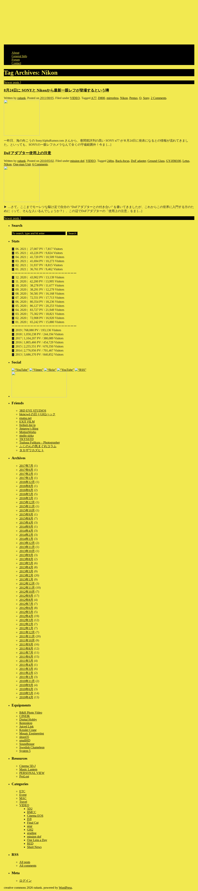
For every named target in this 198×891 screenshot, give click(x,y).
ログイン (25, 880)
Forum (16, 59)
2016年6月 (26, 490)
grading (31, 833)
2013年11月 (27, 547)
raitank (21, 98)
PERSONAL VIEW (31, 773)
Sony (146, 98)
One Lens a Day (37, 840)
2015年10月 (27, 510)
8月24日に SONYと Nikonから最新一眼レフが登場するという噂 (56, 90)
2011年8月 (26, 648)
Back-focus (122, 160)
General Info (19, 56)
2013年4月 (26, 567)
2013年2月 (26, 575)
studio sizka (26, 435)
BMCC (31, 812)
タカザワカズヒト (31, 450)
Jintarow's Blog (28, 428)
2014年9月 (26, 526)
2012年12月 (27, 583)
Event (22, 794)
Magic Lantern (28, 769)
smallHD (24, 740)
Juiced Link (26, 726)
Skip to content (13, 46)
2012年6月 (26, 608)
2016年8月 (26, 486)
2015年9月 (26, 514)
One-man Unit (22, 164)
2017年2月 (26, 473)
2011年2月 (26, 673)
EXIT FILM (27, 421)
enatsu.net (25, 418)
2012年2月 (26, 624)
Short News (34, 847)
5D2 (29, 808)
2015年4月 (26, 522)
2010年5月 (26, 693)
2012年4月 (26, 616)
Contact (16, 63)
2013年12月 (27, 543)
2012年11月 (27, 587)
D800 (101, 98)
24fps (110, 160)
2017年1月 (26, 478)
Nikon (124, 98)
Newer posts (12, 82)
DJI (29, 819)
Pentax (133, 98)
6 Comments (40, 164)
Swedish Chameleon (31, 747)
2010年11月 (27, 681)
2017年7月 (26, 465)
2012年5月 (26, 612)
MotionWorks (27, 432)
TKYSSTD (26, 439)
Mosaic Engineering (31, 733)
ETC (22, 791)
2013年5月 (26, 563)
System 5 (25, 750)
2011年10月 (27, 640)
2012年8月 (26, 599)
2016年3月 (26, 498)
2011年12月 (27, 632)
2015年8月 (26, 518)
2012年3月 (26, 620)
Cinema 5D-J (27, 766)
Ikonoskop (25, 723)
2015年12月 (27, 502)
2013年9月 (26, 555)
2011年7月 (26, 652)
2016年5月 (26, 494)
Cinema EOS (35, 815)
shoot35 (24, 737)
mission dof (77, 160)
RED (30, 843)
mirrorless (113, 98)
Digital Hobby (28, 719)
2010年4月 (26, 697)
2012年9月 (26, 595)
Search (17, 225)
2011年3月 (26, 668)
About (15, 52)
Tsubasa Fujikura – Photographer (39, 442)
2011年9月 (26, 644)
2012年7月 (26, 603)
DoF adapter (138, 160)
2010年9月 (26, 685)
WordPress (65, 887)
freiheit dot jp (27, 425)
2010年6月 (26, 689)
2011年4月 (26, 664)
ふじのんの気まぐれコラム (37, 446)
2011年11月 (27, 636)
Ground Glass (156, 160)
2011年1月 (26, 677)
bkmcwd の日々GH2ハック (37, 414)
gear (29, 826)
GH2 (30, 829)
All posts (24, 862)
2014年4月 (26, 530)
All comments (27, 865)
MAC (22, 798)
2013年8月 (26, 559)
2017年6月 (26, 469)
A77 (93, 98)
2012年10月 (27, 591)
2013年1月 (26, 579)
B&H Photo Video (30, 712)
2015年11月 (27, 506)
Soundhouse (26, 744)
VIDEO (75, 98)
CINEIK (24, 716)
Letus (186, 160)
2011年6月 (26, 656)
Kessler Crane (28, 730)
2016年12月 (27, 482)
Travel (23, 801)
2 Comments (158, 98)
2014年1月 (26, 538)
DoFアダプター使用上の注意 (27, 153)
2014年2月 (26, 534)
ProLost (24, 776)
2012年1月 (26, 628)
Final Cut (32, 822)
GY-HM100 (173, 160)
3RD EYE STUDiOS (32, 410)
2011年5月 (26, 660)
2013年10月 (27, 551)
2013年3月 (26, 571)
